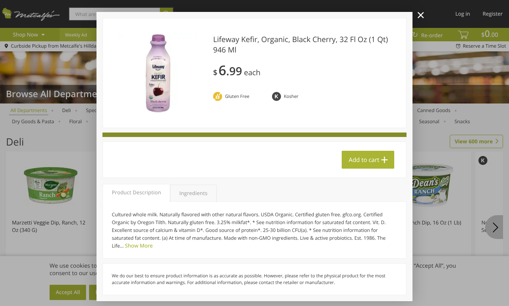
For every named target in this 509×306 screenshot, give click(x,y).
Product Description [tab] (136, 192)
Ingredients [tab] (193, 193)
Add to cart (364, 160)
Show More (139, 245)
